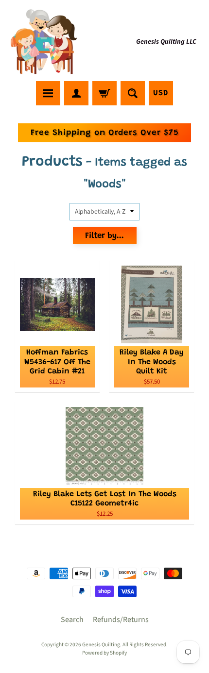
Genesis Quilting (101, 644)
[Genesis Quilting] (44, 42)
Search (72, 619)
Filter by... (104, 236)
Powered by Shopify (104, 652)
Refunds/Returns (121, 619)
